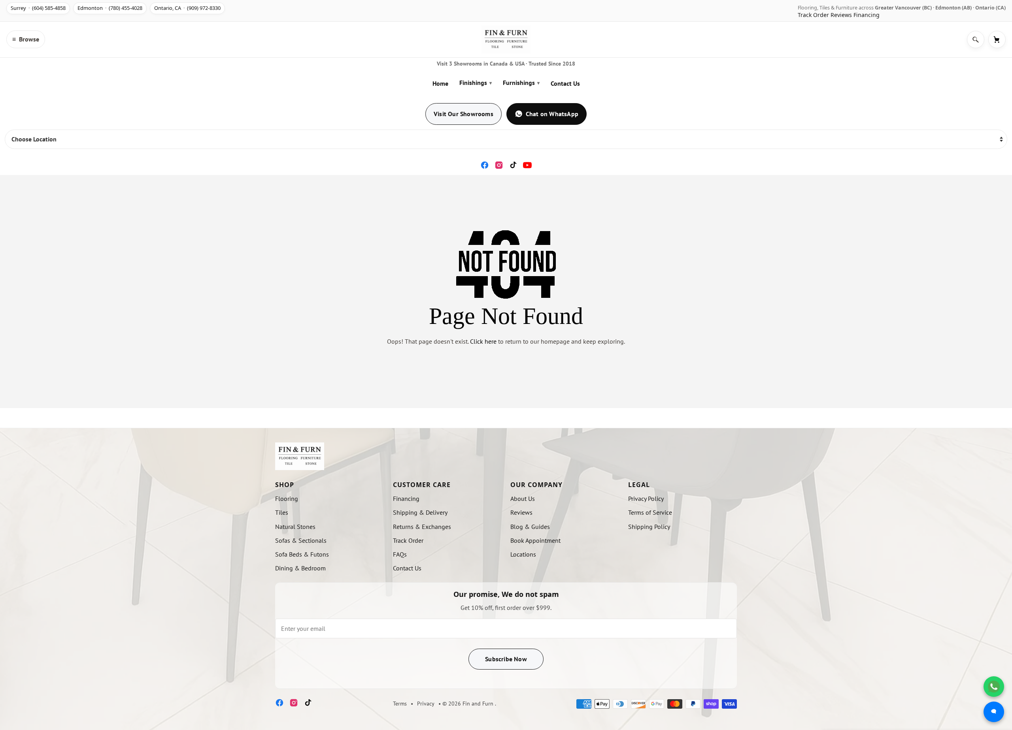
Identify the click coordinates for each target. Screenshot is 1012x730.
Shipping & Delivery (420, 512)
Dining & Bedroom (300, 568)
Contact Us (565, 83)
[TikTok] (513, 165)
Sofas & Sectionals (301, 540)
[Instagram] (499, 165)
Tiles (281, 512)
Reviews (841, 15)
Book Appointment (535, 540)
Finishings (475, 83)
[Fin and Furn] (506, 39)
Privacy (425, 703)
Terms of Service (650, 512)
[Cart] (997, 39)
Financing (866, 15)
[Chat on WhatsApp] (994, 686)
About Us (522, 498)
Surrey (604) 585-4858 (38, 7)
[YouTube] (527, 165)
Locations (523, 554)
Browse (25, 39)
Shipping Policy (649, 527)
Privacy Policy (646, 498)
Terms (400, 703)
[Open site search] (975, 39)
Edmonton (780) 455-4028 (109, 7)
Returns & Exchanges (422, 527)
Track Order (813, 15)
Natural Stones (295, 527)
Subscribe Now (506, 659)
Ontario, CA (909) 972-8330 (187, 7)
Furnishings (521, 83)
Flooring (286, 498)
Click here (483, 341)
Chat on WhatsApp (552, 114)
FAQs (400, 554)
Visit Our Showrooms (463, 114)
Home (440, 83)
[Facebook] (484, 165)
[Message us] (994, 712)
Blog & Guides (530, 527)
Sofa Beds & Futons (302, 554)
